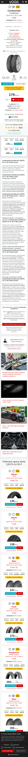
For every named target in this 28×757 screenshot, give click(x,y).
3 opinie (19, 20)
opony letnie (16, 36)
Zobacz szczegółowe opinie (14, 133)
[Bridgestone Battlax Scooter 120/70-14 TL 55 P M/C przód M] (14, 676)
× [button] (26, 733)
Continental (17, 33)
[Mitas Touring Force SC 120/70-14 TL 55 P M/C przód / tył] (14, 585)
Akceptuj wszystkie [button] (7, 751)
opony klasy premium (15, 37)
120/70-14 (16, 34)
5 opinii (19, 615)
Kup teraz (19, 504)
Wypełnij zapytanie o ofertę (14, 348)
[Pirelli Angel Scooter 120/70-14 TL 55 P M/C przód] (14, 631)
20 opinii (19, 570)
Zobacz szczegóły (10, 504)
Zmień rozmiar (9, 26)
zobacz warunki (19, 110)
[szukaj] (23, 2)
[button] (14, 754)
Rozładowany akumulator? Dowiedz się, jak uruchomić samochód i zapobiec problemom (14, 374)
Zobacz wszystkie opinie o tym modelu (14, 324)
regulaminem (14, 331)
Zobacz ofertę (18, 143)
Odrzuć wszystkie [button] (20, 751)
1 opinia (19, 661)
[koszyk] (26, 2)
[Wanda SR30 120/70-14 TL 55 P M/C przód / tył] (14, 497)
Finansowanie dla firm (11, 507)
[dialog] (14, 744)
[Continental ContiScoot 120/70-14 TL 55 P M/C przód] (14, 63)
